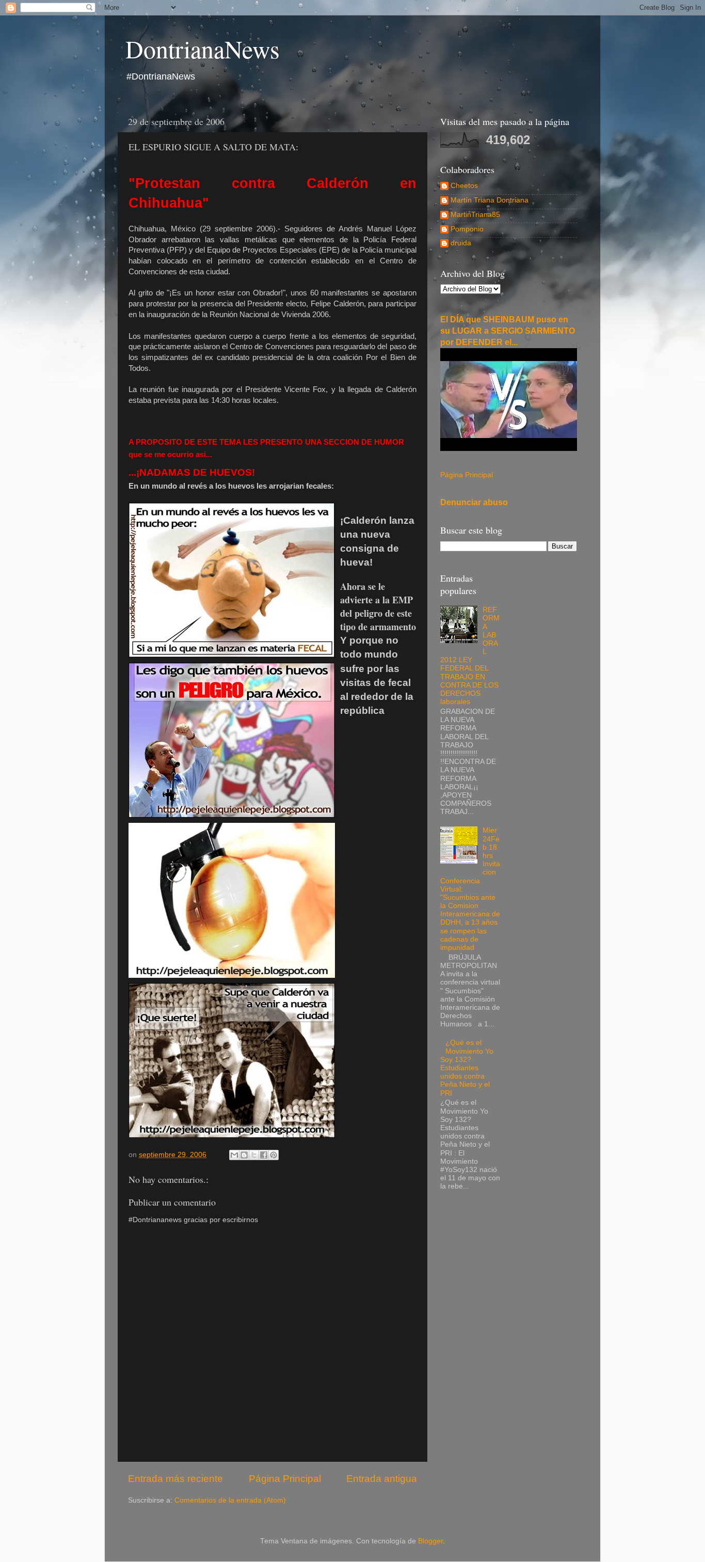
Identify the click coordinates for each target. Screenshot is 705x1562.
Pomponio (467, 229)
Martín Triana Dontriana (489, 200)
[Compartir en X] (254, 1155)
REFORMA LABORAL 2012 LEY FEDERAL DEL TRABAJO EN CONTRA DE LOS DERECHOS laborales (470, 656)
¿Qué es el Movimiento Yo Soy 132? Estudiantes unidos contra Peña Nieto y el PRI (466, 1068)
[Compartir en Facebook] (264, 1155)
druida (461, 243)
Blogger (430, 1541)
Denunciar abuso (474, 502)
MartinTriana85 (475, 214)
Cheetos (464, 186)
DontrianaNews (202, 48)
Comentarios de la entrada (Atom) (230, 1500)
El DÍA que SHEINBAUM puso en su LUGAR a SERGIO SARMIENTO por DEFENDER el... (507, 331)
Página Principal (285, 1478)
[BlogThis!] (244, 1155)
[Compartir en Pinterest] (273, 1155)
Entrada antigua (381, 1478)
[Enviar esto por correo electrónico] (234, 1155)
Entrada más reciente (175, 1478)
